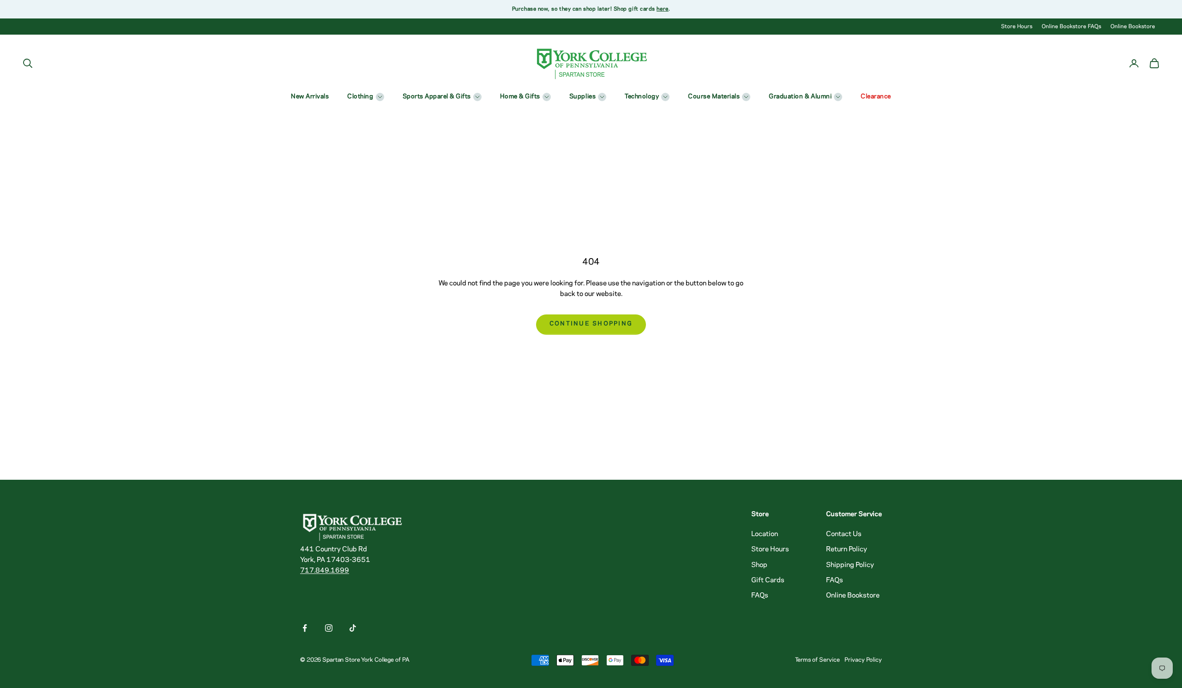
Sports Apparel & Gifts (437, 97)
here (662, 9)
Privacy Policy (863, 660)
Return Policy (846, 549)
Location (764, 534)
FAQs (759, 595)
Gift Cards (767, 580)
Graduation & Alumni (800, 97)
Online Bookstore (1132, 26)
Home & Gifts (520, 97)
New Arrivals (310, 97)
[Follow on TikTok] (352, 628)
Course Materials (714, 97)
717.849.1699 (324, 570)
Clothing (360, 97)
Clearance (876, 97)
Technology (642, 97)
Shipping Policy (850, 565)
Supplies (582, 97)
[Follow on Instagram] (328, 628)
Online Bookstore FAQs (1071, 26)
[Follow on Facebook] (304, 628)
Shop (759, 565)
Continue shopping (591, 324)
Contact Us (844, 534)
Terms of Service (817, 660)
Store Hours (1016, 26)
